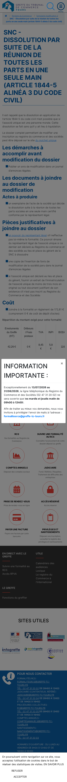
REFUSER (17, 770)
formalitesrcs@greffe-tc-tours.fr (24, 416)
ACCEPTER (20, 776)
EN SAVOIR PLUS (54, 764)
